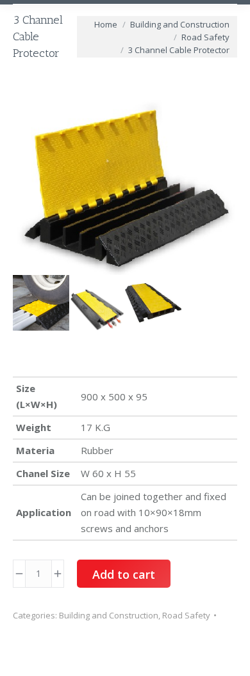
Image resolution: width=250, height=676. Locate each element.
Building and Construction (108, 615)
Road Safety (186, 615)
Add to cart (123, 574)
